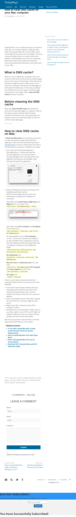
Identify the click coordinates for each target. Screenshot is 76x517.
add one (31, 395)
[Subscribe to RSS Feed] (11, 479)
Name (9, 407)
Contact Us (40, 480)
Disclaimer (63, 480)
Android (9, 7)
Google (40, 7)
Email (9, 416)
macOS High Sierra (29, 378)
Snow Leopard (20, 382)
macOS (19, 378)
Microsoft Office (51, 7)
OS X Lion (25, 380)
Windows (32, 7)
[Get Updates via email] (6, 479)
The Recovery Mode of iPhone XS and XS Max (34, 466)
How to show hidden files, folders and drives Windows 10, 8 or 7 (14, 467)
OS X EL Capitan (16, 380)
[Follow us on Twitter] (17, 479)
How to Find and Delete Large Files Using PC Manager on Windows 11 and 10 (57, 57)
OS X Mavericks (35, 380)
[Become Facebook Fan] (22, 479)
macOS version (10, 145)
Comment (10, 425)
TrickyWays (11, 2)
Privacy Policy (52, 480)
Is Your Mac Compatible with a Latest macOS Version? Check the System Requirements (21, 331)
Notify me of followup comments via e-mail (20, 454)
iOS (16, 7)
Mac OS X (23, 7)
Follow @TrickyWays (52, 12)
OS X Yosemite (10, 382)
